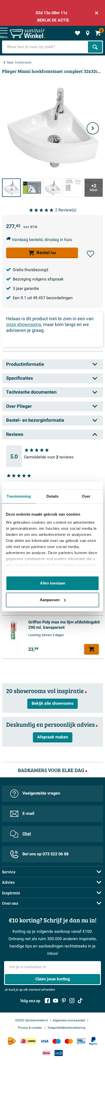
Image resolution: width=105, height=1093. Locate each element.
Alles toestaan (52, 583)
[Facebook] (47, 1001)
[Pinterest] (64, 1001)
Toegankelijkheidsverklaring (66, 1027)
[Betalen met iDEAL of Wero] (28, 1041)
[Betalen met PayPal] (93, 1041)
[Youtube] (55, 1001)
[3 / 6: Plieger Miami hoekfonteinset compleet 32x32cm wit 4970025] (52, 187)
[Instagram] (72, 1001)
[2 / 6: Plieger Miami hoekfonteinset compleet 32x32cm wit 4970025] (32, 187)
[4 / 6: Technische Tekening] (73, 187)
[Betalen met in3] (59, 1053)
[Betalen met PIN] (81, 1041)
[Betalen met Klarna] (46, 1053)
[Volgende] (93, 128)
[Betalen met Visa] (44, 1041)
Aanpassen (50, 600)
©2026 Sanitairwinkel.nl (31, 1020)
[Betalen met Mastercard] (69, 1041)
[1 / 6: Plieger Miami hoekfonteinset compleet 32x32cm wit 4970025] (11, 187)
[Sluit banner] (96, 13)
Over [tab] (86, 496)
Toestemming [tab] (19, 496)
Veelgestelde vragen (41, 793)
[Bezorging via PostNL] (12, 1041)
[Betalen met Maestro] (56, 1041)
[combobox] (45, 47)
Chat (26, 834)
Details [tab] (52, 496)
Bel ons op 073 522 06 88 (45, 854)
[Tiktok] (80, 1001)
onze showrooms (23, 325)
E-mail (28, 814)
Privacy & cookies (30, 1027)
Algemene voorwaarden (69, 1020)
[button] (90, 254)
